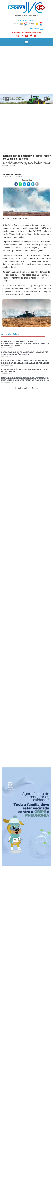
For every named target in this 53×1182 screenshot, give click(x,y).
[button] (26, 42)
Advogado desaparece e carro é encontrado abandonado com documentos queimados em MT (25, 343)
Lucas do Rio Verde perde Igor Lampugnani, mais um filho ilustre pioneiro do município (25, 379)
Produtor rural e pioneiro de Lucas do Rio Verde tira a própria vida (24, 353)
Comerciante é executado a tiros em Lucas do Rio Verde (24, 370)
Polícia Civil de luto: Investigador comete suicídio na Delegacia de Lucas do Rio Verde (25, 362)
